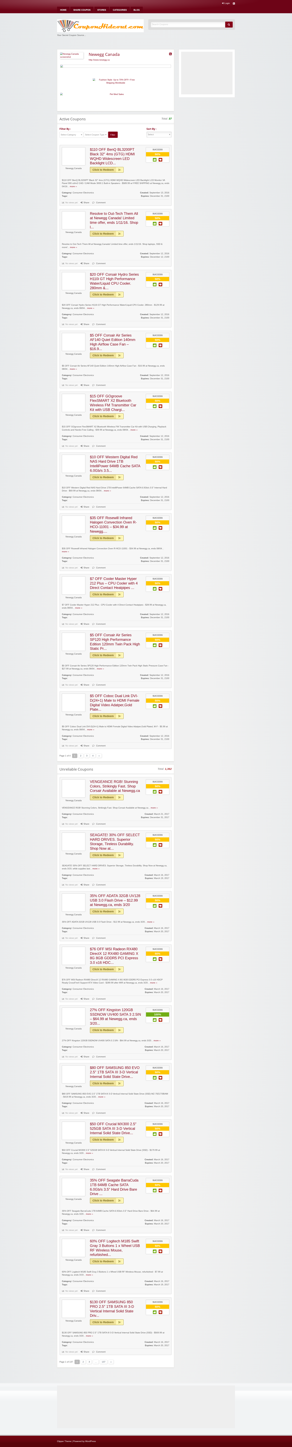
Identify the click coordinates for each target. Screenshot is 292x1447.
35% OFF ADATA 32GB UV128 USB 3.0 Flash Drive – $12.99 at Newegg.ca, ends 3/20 (115, 900)
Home (63, 10)
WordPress (90, 1441)
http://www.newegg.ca (99, 60)
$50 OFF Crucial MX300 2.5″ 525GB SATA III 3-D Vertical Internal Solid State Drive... (113, 1128)
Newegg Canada (74, 168)
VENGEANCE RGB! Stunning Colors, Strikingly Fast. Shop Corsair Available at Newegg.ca (115, 786)
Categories (120, 10)
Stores (101, 10)
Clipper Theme (64, 1441)
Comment (101, 202)
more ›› (73, 186)
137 (103, 1362)
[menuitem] (63, 10)
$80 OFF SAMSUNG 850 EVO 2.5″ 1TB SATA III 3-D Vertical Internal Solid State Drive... (115, 1072)
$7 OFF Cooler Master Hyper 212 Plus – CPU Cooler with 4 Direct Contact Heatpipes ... (114, 583)
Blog (137, 10)
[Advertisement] (207, 73)
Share (86, 202)
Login (227, 3)
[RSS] (234, 4)
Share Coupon (81, 10)
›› (99, 756)
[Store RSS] (170, 54)
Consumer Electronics (83, 193)
